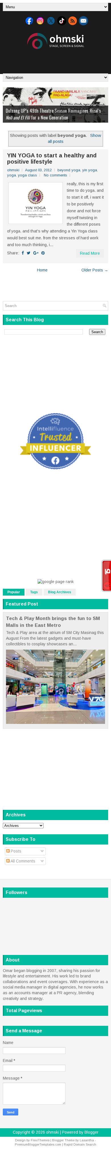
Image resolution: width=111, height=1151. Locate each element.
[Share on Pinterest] (43, 253)
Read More (90, 253)
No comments (55, 175)
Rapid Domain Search (80, 1144)
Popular (13, 592)
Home (42, 270)
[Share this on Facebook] (22, 253)
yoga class (27, 175)
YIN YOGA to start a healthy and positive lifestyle (51, 158)
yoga (11, 175)
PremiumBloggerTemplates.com (38, 1144)
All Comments (22, 861)
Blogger (91, 1132)
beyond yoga (68, 170)
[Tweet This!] (28, 253)
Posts (15, 851)
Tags (34, 592)
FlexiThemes (40, 1140)
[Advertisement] (57, 59)
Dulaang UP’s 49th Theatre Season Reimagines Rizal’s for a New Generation (53, 114)
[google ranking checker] (56, 581)
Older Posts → (94, 270)
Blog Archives (59, 592)
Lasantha (87, 1140)
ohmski (52, 1132)
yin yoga (89, 170)
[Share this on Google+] (36, 253)
